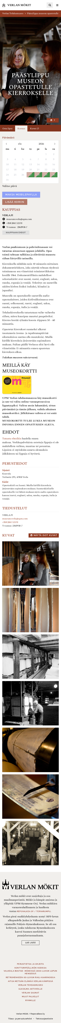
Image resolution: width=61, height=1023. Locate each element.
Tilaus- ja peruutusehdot (20, 1019)
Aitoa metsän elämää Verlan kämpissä (30, 981)
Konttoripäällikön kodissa (30, 968)
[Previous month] (6, 144)
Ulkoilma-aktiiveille (30, 989)
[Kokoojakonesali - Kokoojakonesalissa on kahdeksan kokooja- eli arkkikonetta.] (30, 563)
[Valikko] (57, 5)
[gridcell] (7, 154)
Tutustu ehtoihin (12, 439)
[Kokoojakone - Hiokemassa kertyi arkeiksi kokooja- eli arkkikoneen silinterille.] (30, 750)
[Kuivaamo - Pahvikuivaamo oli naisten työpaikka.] (30, 656)
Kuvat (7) (34, 128)
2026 (41, 144)
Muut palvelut (30, 997)
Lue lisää (30, 943)
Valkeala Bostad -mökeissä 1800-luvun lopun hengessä (30, 972)
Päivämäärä (8, 137)
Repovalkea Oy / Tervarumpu (33, 911)
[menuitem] (50, 5)
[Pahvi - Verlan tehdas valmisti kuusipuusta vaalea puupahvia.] (30, 610)
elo (20, 144)
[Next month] (54, 144)
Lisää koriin (14, 202)
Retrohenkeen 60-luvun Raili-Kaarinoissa (30, 977)
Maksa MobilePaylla (21, 194)
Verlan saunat (30, 993)
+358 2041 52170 (10, 522)
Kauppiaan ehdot (16, 233)
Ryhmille (30, 1000)
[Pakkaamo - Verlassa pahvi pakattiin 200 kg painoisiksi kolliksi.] (30, 703)
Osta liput (7, 128)
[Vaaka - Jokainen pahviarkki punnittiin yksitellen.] (30, 796)
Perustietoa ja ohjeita (30, 964)
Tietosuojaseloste (44, 1019)
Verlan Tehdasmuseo (12, 13)
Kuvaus (21, 128)
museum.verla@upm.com (15, 518)
